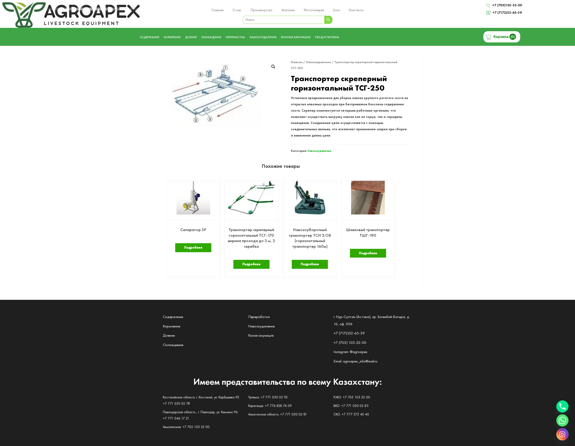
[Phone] (562, 406)
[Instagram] (562, 434)
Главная (297, 62)
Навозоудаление (318, 62)
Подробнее (193, 247)
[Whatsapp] (562, 420)
